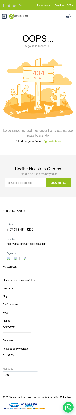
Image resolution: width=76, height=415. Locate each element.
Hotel (5, 312)
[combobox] (20, 374)
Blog (5, 296)
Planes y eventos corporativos (19, 280)
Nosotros (8, 288)
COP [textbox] (7, 375)
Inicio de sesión (43, 5)
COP (69, 5)
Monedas (8, 368)
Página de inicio (52, 141)
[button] (68, 407)
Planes (6, 320)
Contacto (8, 340)
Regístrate (60, 5)
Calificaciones (10, 304)
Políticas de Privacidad (15, 348)
